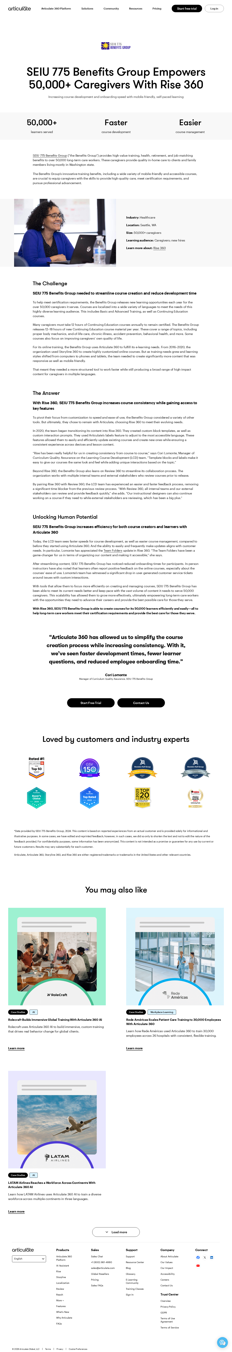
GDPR (163, 1312)
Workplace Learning (161, 1012)
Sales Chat (97, 1256)
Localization (62, 1282)
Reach (59, 1294)
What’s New (62, 1311)
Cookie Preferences (78, 1349)
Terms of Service (169, 1327)
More (59, 1300)
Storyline (61, 1277)
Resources (135, 8)
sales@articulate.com (103, 1267)
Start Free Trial (91, 703)
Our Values (166, 1262)
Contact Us (141, 703)
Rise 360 (159, 248)
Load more (119, 1232)
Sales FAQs (97, 1285)
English (18, 1258)
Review (60, 1288)
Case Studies (18, 1012)
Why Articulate (64, 1317)
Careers (164, 1279)
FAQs (59, 1323)
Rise (58, 1271)
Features (61, 1306)
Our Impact (166, 1267)
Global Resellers (100, 1273)
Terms (48, 1349)
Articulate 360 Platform (56, 8)
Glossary (130, 1273)
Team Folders (113, 550)
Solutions (87, 8)
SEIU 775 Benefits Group (50, 155)
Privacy (60, 1349)
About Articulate (169, 1256)
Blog (128, 1267)
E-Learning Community (132, 1281)
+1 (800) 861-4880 (101, 1262)
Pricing (157, 8)
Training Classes (135, 1288)
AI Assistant (62, 1265)
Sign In (129, 1294)
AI (33, 1012)
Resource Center (135, 1262)
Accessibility (167, 1273)
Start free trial (187, 8)
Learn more (16, 1048)
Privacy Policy (167, 1306)
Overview (165, 1300)
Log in (214, 8)
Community (111, 8)
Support (130, 1256)
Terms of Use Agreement (167, 1320)
